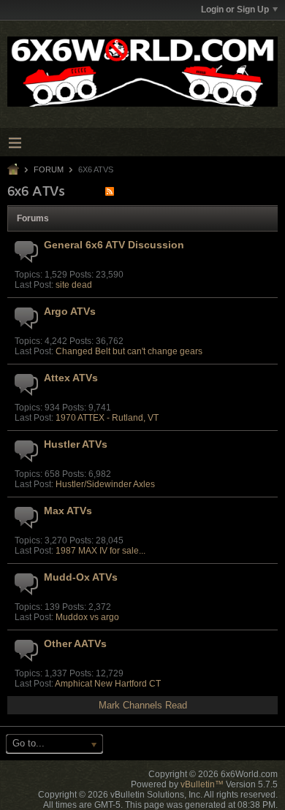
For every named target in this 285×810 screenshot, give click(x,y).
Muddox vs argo (87, 617)
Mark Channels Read (143, 705)
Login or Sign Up (235, 9)
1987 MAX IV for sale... (100, 551)
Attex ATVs (71, 377)
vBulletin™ (202, 784)
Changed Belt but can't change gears (129, 351)
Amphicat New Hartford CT (108, 684)
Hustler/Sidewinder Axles (105, 484)
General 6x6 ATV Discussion (114, 245)
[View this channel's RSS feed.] (109, 191)
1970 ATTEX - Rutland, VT (107, 418)
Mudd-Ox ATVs (81, 577)
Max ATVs (68, 510)
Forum (49, 169)
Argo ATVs (70, 311)
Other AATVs (75, 643)
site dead (74, 285)
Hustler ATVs (75, 444)
